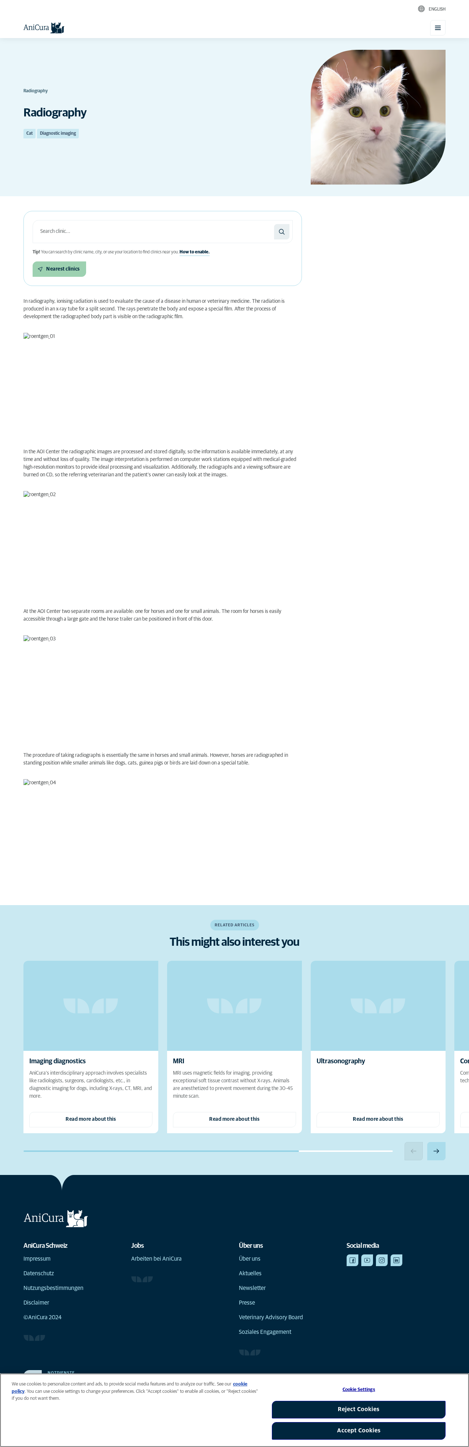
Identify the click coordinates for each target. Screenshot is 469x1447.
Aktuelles (250, 1273)
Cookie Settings (359, 1389)
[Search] (281, 231)
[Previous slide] (414, 1151)
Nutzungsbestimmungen (53, 1288)
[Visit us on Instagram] (382, 1260)
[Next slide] (436, 1151)
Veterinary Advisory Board (271, 1317)
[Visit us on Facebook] (352, 1260)
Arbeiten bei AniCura (156, 1259)
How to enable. (195, 252)
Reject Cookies (359, 1409)
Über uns (250, 1259)
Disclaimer (36, 1303)
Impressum (37, 1259)
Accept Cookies (359, 1430)
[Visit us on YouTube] (367, 1260)
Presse (247, 1303)
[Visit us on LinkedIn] (396, 1260)
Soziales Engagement (265, 1332)
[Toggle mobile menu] (438, 28)
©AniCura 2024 (42, 1317)
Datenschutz (38, 1273)
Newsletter (252, 1288)
